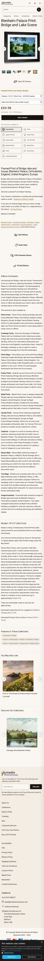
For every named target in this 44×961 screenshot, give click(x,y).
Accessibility (6, 843)
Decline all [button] (32, 957)
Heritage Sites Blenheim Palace (18, 750)
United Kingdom (13, 639)
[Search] (39, 9)
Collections (26, 16)
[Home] (8, 3)
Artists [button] (16, 16)
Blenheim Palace (6, 222)
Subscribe (36, 787)
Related (14, 635)
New (3, 821)
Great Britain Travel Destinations (21, 224)
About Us (5, 803)
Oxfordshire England (19, 222)
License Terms (7, 870)
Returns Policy (7, 857)
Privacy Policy (7, 852)
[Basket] (34, 3)
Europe (5, 639)
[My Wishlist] (29, 3)
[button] (22, 953)
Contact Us (6, 893)
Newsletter (6, 880)
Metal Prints (6, 875)
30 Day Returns (16, 209)
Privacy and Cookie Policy (13, 951)
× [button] (41, 942)
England (22, 639)
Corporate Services (9, 825)
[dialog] (22, 950)
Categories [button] (7, 16)
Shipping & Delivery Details (24, 199)
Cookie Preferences (9, 884)
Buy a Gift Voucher (9, 835)
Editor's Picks (37, 16)
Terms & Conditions (9, 866)
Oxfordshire (29, 639)
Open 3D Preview (24, 81)
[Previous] (4, 49)
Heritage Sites (24, 643)
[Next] (40, 49)
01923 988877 (10, 897)
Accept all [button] (11, 957)
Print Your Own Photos (10, 830)
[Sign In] (40, 3)
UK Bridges (30, 222)
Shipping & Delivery (9, 861)
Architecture (6, 635)
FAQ (3, 848)
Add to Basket (22, 118)
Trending (5, 816)
